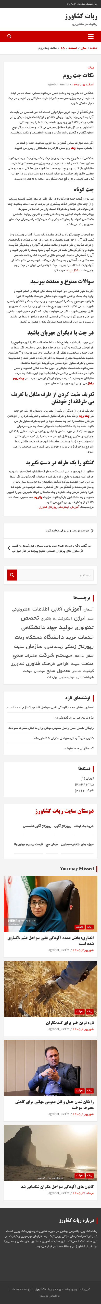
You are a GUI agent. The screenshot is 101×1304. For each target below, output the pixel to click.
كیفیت (88, 671)
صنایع (18, 655)
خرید (71, 638)
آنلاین (56, 609)
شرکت (89, 791)
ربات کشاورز (80, 16)
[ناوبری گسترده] (90, 36)
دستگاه (34, 638)
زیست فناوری (53, 647)
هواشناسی (85, 677)
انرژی (80, 618)
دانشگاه (54, 637)
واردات (52, 677)
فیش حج (52, 844)
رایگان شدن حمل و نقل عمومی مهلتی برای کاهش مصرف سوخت (51, 728)
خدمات (86, 638)
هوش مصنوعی (67, 677)
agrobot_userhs (58, 85)
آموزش (74, 507)
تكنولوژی (84, 628)
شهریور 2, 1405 (83, 1029)
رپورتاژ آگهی (62, 826)
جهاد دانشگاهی (39, 628)
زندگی (70, 647)
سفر (90, 655)
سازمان (34, 647)
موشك (27, 671)
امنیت (91, 619)
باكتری (46, 619)
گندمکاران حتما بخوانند (78, 749)
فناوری (43, 507)
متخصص (76, 671)
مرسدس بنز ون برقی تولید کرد (67, 531)
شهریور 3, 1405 (83, 950)
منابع (51, 671)
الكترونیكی (21, 610)
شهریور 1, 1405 (83, 1114)
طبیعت (75, 664)
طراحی (63, 664)
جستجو (12, 575)
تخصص (30, 618)
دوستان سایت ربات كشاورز (64, 812)
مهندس (39, 671)
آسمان (89, 610)
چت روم (84, 416)
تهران (90, 778)
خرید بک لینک (84, 826)
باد (54, 619)
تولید (66, 628)
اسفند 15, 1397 (83, 85)
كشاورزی (17, 664)
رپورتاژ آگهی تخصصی (37, 826)
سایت (19, 647)
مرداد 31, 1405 (83, 1193)
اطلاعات (40, 609)
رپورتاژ (53, 507)
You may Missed (77, 869)
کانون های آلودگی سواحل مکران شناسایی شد (63, 738)
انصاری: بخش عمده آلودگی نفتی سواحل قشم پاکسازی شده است (50, 708)
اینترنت (64, 507)
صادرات (31, 656)
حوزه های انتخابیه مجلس (77, 844)
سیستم (64, 656)
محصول (63, 671)
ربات (91, 68)
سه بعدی (79, 656)
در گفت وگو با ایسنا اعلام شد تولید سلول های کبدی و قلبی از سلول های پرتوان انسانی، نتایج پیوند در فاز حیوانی (51, 548)
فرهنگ (48, 664)
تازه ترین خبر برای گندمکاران (74, 718)
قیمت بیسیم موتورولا (28, 844)
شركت (46, 655)
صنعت (87, 664)
